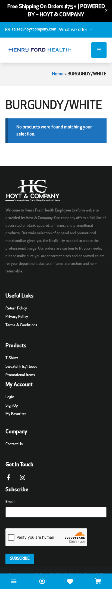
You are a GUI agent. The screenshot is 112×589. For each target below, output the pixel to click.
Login (9, 397)
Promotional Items (20, 375)
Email (10, 502)
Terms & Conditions (21, 325)
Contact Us (14, 444)
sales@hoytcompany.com (34, 29)
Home (58, 74)
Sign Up (11, 406)
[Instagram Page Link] (23, 480)
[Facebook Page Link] (8, 480)
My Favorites (16, 414)
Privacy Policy (16, 317)
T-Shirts (11, 358)
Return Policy (16, 308)
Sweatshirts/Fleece (21, 367)
